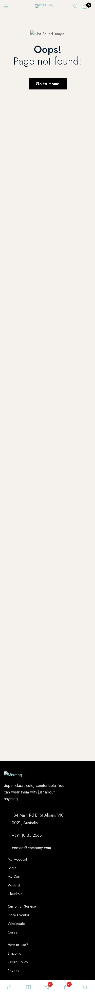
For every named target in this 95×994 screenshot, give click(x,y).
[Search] (75, 6)
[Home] (9, 987)
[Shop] (28, 987)
